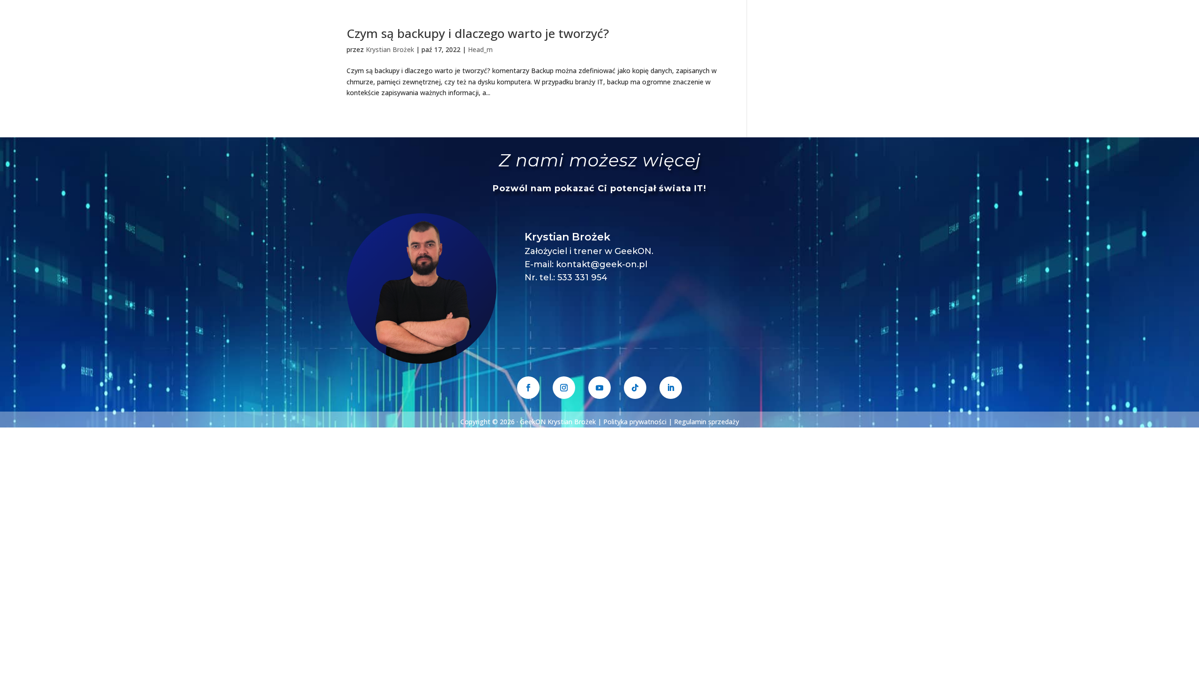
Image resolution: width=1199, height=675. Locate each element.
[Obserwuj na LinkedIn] (670, 387)
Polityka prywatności (634, 421)
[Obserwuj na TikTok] (635, 387)
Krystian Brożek (390, 49)
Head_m (480, 49)
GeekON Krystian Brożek (558, 421)
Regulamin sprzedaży (706, 421)
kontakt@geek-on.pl (601, 264)
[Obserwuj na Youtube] (599, 387)
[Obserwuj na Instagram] (564, 387)
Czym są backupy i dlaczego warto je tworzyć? (478, 33)
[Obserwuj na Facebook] (528, 387)
